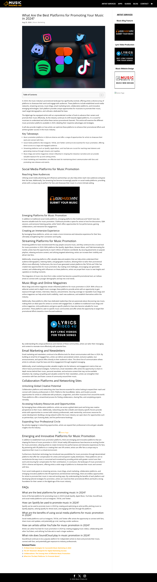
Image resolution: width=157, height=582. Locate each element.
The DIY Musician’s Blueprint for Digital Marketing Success (45, 551)
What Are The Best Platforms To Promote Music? (42, 556)
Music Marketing (39, 22)
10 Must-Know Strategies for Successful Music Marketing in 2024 (47, 548)
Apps (120, 4)
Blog (135, 4)
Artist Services (109, 4)
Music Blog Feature (125, 21)
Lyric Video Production (124, 45)
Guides (128, 4)
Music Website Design (125, 68)
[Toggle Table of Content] (100, 95)
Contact (144, 4)
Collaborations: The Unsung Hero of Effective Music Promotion (47, 553)
